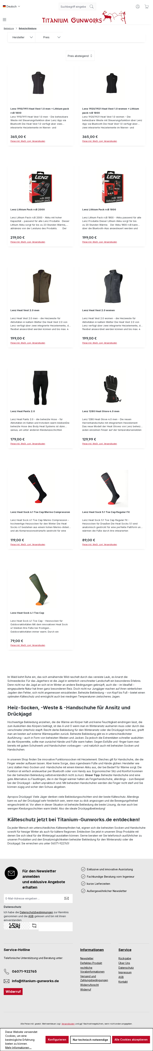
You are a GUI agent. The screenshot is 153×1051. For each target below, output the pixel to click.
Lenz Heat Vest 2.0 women (98, 310)
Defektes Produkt (91, 963)
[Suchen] (91, 6)
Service (124, 950)
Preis (46, 37)
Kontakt (123, 981)
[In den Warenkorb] (40, 249)
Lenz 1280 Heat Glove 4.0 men (100, 411)
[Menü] (4, 19)
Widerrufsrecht (89, 984)
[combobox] (73, 6)
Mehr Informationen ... (18, 1047)
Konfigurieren (57, 1039)
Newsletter (86, 958)
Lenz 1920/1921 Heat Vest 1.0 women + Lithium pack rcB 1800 (110, 110)
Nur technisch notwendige (90, 1039)
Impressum (125, 972)
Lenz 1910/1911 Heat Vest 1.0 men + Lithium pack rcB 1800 (39, 110)
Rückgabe (124, 958)
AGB (31, 916)
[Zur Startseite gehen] (84, 17)
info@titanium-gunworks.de (35, 981)
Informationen (92, 950)
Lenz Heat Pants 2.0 (22, 411)
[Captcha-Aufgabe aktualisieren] (34, 925)
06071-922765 (24, 971)
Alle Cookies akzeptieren (131, 1039)
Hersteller (18, 37)
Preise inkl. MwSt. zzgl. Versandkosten (27, 141)
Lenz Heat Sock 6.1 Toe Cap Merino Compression (40, 512)
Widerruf (13, 992)
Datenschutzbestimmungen (36, 912)
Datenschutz (126, 967)
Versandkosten (68, 1024)
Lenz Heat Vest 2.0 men (24, 310)
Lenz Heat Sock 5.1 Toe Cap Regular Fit (106, 512)
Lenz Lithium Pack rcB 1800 (99, 209)
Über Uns (124, 963)
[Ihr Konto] (137, 6)
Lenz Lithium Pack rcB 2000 (27, 209)
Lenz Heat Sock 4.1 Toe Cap (27, 612)
